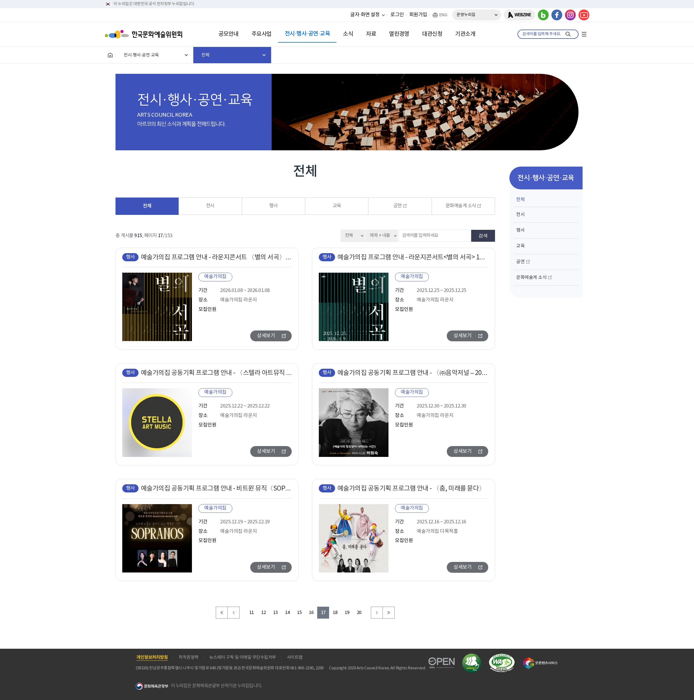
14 (287, 612)
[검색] (568, 34)
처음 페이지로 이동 (222, 613)
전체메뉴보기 (584, 34)
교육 (337, 206)
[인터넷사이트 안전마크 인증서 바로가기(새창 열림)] (471, 656)
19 (347, 612)
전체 (147, 206)
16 (311, 612)
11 (251, 612)
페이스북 (556, 14)
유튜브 (584, 14)
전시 (210, 206)
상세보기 (266, 336)
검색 (483, 235)
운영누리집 (466, 14)
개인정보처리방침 (152, 657)
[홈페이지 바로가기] (110, 55)
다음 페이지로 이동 (377, 613)
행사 (273, 206)
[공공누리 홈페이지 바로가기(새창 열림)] (441, 660)
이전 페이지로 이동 (234, 613)
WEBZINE (523, 14)
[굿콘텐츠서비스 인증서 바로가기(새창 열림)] (540, 659)
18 (335, 612)
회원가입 (418, 15)
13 (275, 612)
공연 (397, 206)
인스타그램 (570, 14)
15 (299, 612)
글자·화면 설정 (365, 15)
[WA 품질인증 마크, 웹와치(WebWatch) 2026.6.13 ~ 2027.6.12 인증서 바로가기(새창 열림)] (501, 656)
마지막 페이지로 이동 (389, 613)
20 (359, 612)
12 (263, 612)
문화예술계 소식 (461, 206)
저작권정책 (188, 657)
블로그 (543, 14)
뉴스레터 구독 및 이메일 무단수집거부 (242, 657)
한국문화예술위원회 (145, 34)
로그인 (397, 15)
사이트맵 (295, 657)
